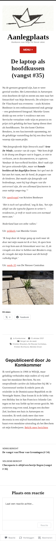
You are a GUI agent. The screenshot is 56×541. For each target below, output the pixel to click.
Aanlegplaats (28, 37)
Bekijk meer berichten (36, 427)
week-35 (11, 265)
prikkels (11, 231)
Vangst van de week (28, 341)
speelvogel (13, 197)
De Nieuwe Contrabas (37, 344)
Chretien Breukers (20, 344)
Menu (29, 49)
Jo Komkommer (19, 338)
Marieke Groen (36, 347)
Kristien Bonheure (21, 347)
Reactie (44, 525)
